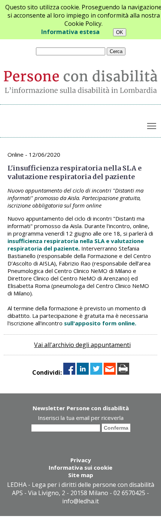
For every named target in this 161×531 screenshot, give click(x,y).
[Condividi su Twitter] (96, 372)
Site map (80, 475)
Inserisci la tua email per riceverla (81, 417)
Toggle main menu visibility (151, 125)
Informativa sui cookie (80, 467)
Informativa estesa (70, 32)
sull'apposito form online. (99, 323)
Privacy (80, 460)
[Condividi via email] (110, 372)
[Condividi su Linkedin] (83, 372)
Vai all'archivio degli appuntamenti (82, 345)
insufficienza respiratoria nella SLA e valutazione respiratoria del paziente (75, 244)
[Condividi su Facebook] (69, 372)
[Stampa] (123, 372)
